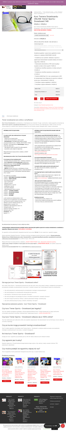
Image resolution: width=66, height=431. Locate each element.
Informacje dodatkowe (12, 116)
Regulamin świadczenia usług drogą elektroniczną (56, 397)
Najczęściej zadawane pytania (48, 241)
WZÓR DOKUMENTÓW (44, 313)
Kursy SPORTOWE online (48, 11)
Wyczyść (52, 35)
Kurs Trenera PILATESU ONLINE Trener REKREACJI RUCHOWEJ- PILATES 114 (7, 373)
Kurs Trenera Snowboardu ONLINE (41, 108)
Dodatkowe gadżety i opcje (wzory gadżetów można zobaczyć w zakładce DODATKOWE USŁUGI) (47, 54)
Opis (3, 116)
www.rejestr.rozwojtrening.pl (41, 151)
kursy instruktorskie (53, 108)
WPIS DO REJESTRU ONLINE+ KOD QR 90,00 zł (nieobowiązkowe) (48, 45)
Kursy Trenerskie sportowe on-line (46, 105)
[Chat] (63, 426)
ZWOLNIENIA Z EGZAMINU (25, 229)
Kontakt (52, 407)
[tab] (3, 116)
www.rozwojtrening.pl (42, 178)
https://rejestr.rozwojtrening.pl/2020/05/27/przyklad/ (46, 154)
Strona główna (37, 11)
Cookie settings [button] (46, 428)
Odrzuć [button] (36, 3)
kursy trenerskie (37, 110)
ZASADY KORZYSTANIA (31, 241)
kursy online (60, 108)
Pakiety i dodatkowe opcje (40, 33)
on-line (42, 110)
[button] (30, 14)
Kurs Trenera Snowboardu (57, 107)
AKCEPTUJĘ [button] (54, 428)
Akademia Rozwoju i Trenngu (46, 107)
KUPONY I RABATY (54, 404)
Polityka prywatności (55, 401)
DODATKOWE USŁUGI (43, 243)
